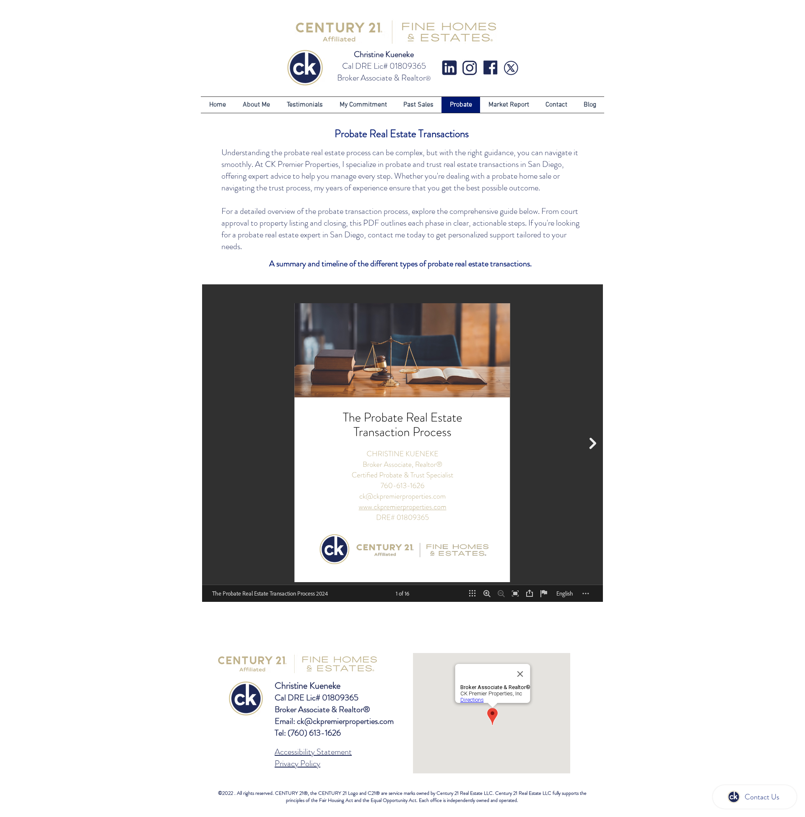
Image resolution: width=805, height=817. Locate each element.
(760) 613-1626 (314, 733)
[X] (511, 68)
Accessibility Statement (313, 752)
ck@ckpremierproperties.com (345, 721)
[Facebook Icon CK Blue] (490, 68)
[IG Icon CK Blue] (470, 68)
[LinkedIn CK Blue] (449, 68)
